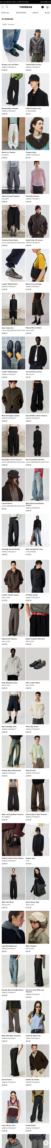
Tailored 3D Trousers (9, 639)
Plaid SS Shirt (31, 770)
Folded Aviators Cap (33, 108)
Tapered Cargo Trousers (11, 196)
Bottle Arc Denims (8, 152)
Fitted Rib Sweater (32, 196)
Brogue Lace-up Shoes (10, 64)
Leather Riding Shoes (10, 284)
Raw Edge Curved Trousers (12, 459)
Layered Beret (7, 503)
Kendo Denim (31, 1125)
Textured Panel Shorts (10, 240)
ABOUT (35, 13)
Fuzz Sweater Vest (8, 1125)
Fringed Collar (31, 152)
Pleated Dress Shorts (34, 328)
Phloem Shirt (30, 858)
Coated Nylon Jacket (33, 64)
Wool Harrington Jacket (10, 416)
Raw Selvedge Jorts (9, 726)
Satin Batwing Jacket (9, 683)
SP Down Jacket (32, 595)
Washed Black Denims (10, 108)
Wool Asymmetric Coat (34, 549)
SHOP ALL (5, 13)
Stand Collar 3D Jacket (34, 240)
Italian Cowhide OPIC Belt (35, 639)
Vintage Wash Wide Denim (11, 770)
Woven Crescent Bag (33, 284)
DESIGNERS (21, 13)
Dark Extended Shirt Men (35, 459)
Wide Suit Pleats (8, 902)
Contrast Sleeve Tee (33, 1036)
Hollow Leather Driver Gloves (13, 858)
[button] (2, 7)
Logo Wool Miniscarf (9, 946)
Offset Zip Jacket (32, 726)
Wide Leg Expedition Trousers (13, 814)
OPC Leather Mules (33, 683)
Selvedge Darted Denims (11, 549)
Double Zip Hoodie (32, 1080)
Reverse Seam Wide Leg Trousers (35, 991)
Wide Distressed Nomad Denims (35, 504)
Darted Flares (7, 1080)
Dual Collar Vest (8, 328)
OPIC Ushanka (31, 946)
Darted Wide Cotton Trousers (36, 416)
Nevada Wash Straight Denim (12, 990)
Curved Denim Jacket (34, 372)
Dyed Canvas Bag (32, 902)
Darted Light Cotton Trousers (36, 814)
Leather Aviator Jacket (10, 595)
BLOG (47, 13)
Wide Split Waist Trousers (11, 1036)
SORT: (4, 24)
